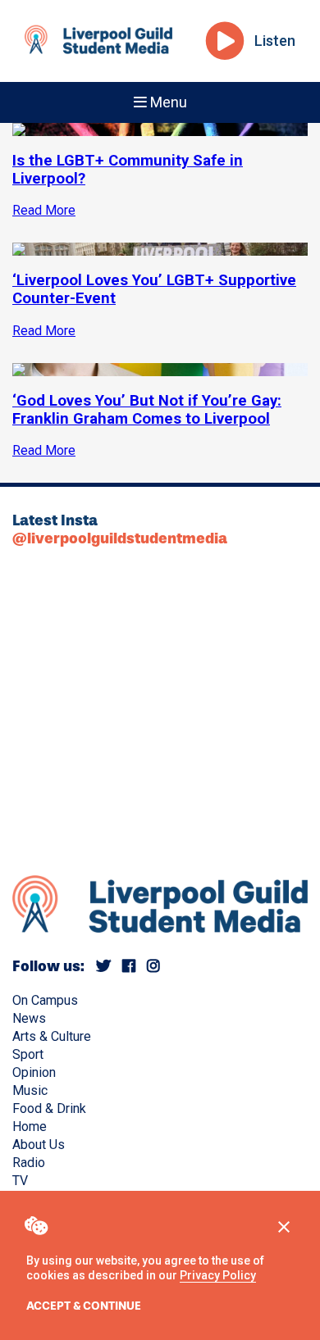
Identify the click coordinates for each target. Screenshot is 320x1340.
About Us (38, 1144)
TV (20, 1180)
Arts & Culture (51, 1036)
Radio (28, 1162)
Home (29, 1126)
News (29, 1018)
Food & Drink (49, 1108)
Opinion (34, 1072)
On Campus (45, 1000)
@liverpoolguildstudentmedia (119, 538)
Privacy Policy (218, 1275)
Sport (27, 1054)
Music (30, 1090)
